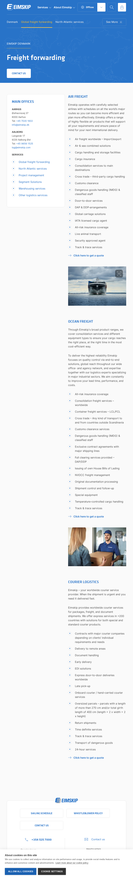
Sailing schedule (41, 813)
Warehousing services (32, 188)
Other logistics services (33, 195)
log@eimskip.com (21, 147)
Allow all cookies (20, 871)
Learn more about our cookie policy (71, 863)
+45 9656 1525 (24, 143)
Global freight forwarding (36, 22)
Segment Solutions (30, 181)
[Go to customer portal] (122, 7)
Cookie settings (52, 871)
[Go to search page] (111, 7)
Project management (31, 175)
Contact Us (42, 825)
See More (114, 22)
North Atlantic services (69, 22)
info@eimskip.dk (20, 124)
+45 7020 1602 (24, 120)
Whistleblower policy (88, 813)
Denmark (12, 22)
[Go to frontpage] (19, 7)
